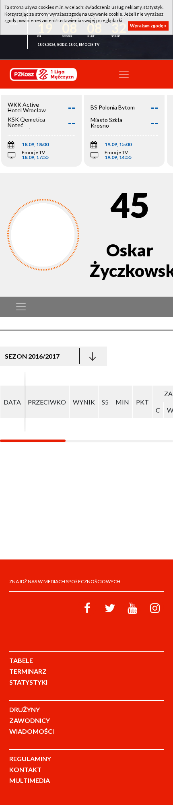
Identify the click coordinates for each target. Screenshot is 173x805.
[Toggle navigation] (124, 74)
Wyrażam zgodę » (148, 25)
